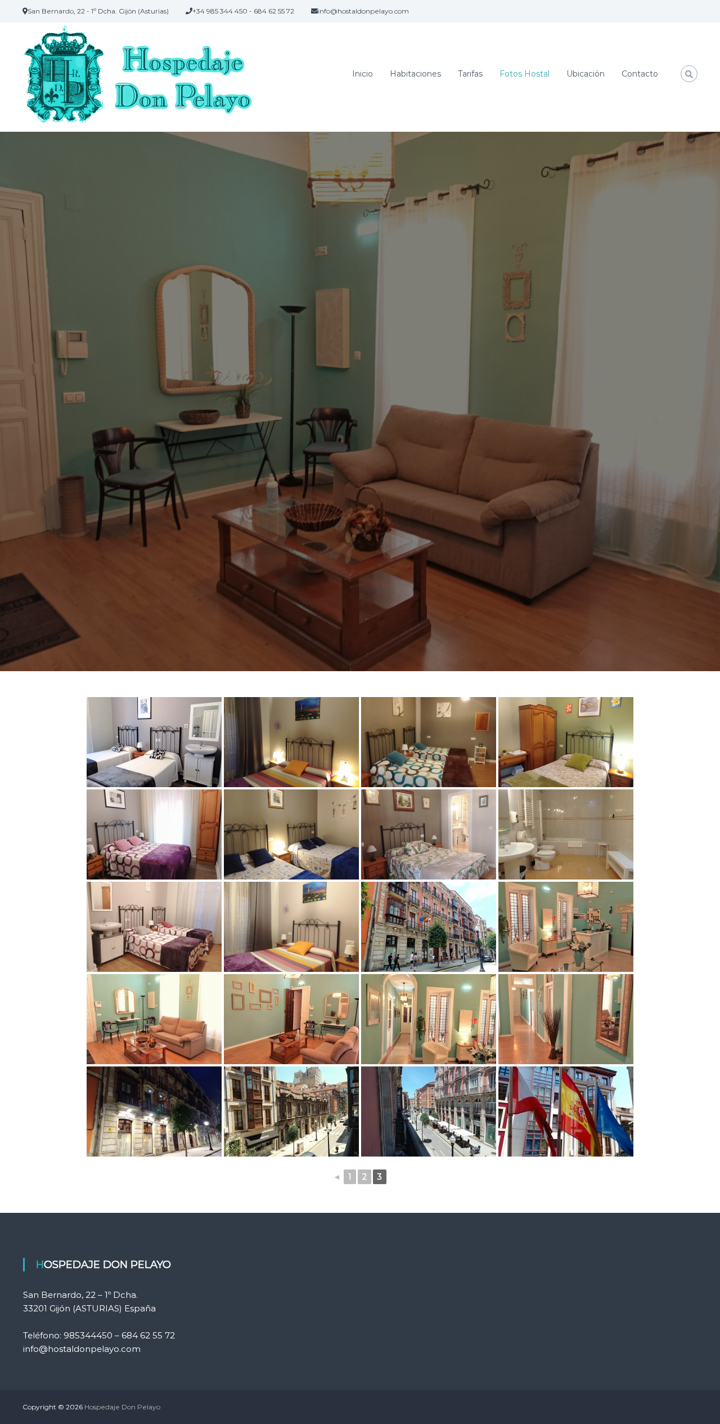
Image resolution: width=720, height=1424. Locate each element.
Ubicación (585, 74)
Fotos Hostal (525, 74)
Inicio (362, 74)
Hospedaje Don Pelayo (122, 1407)
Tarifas (470, 74)
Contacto (640, 74)
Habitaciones (415, 74)
